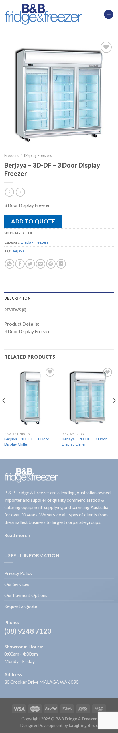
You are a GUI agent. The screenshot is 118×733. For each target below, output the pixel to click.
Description (17, 298)
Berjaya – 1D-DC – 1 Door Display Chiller (26, 441)
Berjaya (18, 251)
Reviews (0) (15, 310)
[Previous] (4, 412)
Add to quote (33, 221)
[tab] (59, 298)
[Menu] (108, 14)
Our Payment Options (25, 595)
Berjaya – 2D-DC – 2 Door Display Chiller (84, 441)
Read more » (17, 535)
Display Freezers (38, 155)
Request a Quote (20, 606)
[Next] (114, 412)
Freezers (11, 155)
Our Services (16, 584)
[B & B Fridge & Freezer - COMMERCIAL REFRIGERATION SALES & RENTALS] (43, 14)
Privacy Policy (18, 573)
